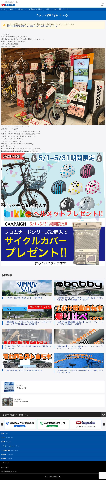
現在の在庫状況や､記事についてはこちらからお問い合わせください (32, 26)
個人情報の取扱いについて (8, 471)
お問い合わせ (5, 467)
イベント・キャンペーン (10, 446)
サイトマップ (5, 463)
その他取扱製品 (9, 450)
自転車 (11, 9)
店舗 (4, 433)
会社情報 (7, 454)
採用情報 (6, 458)
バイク (7, 437)
